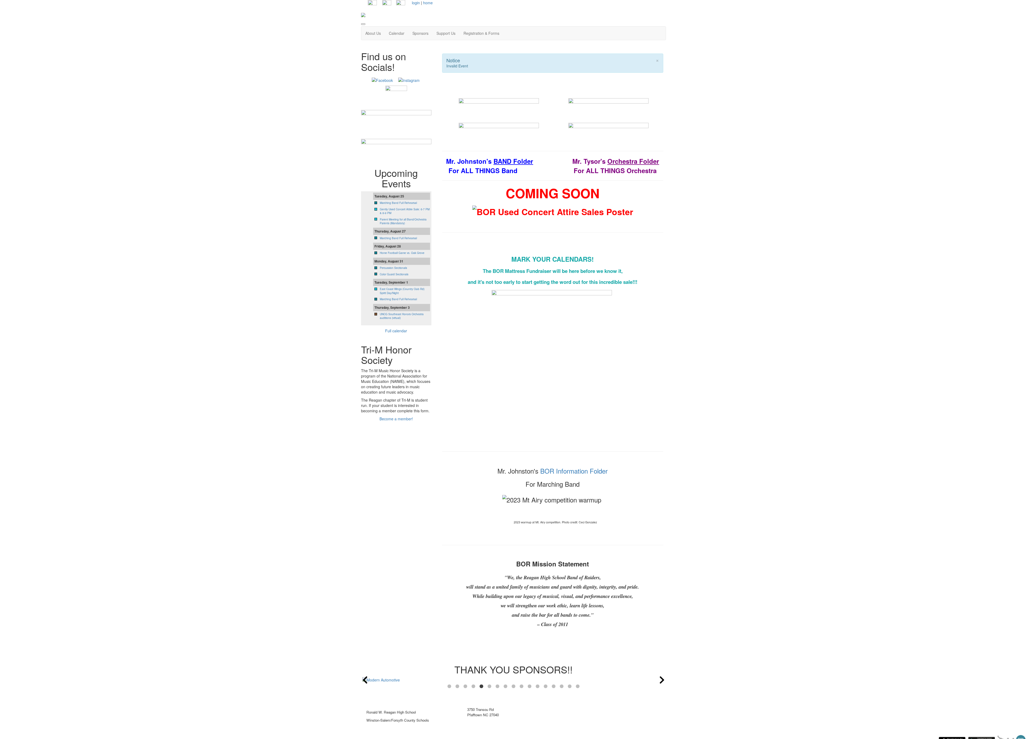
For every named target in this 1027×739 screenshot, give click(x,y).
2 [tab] (457, 686)
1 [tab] (449, 686)
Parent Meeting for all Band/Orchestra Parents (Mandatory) (403, 221)
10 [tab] (521, 686)
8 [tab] (505, 686)
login (416, 2)
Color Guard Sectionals (394, 274)
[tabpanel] (513, 680)
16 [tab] (569, 686)
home (428, 2)
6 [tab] (489, 686)
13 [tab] (545, 686)
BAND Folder (513, 161)
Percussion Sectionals (393, 268)
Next (662, 680)
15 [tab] (561, 686)
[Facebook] (382, 79)
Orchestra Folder (633, 161)
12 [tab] (537, 686)
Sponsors (420, 33)
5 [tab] (481, 686)
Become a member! (396, 418)
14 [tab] (553, 686)
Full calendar (396, 330)
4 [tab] (473, 686)
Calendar (396, 33)
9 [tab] (513, 686)
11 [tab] (529, 686)
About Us (373, 33)
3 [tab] (465, 686)
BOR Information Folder (574, 470)
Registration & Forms (481, 33)
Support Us (445, 33)
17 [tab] (577, 686)
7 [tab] (497, 686)
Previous (365, 680)
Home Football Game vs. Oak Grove (402, 253)
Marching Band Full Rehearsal (398, 203)
